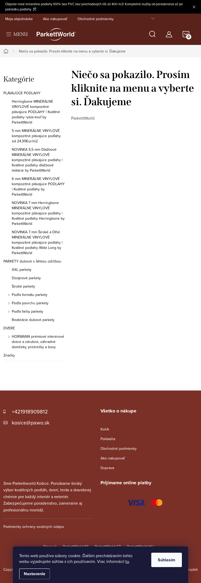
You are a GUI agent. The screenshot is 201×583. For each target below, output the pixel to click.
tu (127, 561)
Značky (9, 355)
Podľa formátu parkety (29, 294)
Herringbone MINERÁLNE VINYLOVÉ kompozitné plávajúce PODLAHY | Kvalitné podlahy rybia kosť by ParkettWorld (36, 112)
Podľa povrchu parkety (30, 303)
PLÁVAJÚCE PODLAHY (22, 93)
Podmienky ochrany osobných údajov (33, 526)
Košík (104, 429)
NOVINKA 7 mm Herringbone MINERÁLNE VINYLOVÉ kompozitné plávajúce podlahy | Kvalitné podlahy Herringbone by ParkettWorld (38, 213)
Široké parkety (23, 286)
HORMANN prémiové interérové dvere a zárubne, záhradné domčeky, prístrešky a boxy (38, 341)
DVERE (9, 328)
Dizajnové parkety (26, 278)
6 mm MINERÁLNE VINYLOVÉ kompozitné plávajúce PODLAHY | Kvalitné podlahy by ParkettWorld (38, 186)
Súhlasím (166, 560)
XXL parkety (21, 269)
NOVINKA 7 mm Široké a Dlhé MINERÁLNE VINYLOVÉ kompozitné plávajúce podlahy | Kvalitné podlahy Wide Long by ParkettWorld (37, 242)
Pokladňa (107, 438)
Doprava (107, 467)
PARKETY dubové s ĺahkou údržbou (32, 261)
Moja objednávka (18, 18)
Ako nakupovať (55, 18)
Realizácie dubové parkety (33, 319)
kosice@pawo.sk (30, 422)
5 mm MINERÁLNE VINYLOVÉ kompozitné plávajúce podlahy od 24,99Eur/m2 (36, 136)
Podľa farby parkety (27, 311)
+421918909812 (30, 411)
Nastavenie (34, 574)
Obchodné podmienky (95, 18)
